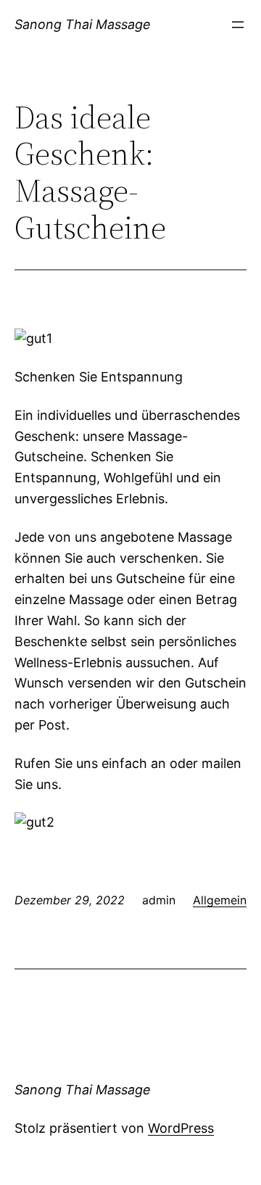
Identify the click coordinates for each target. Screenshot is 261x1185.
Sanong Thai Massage (82, 24)
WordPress (181, 1128)
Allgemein (219, 900)
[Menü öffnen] (237, 24)
